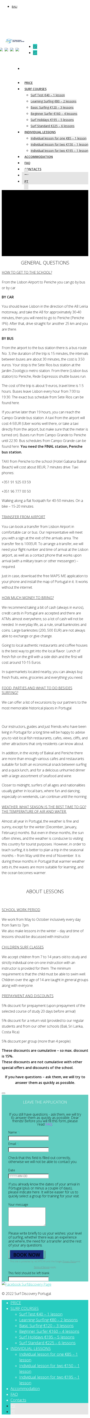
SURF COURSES (35, 89)
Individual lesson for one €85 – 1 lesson (59, 138)
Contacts (32, 169)
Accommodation (38, 157)
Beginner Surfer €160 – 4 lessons (54, 113)
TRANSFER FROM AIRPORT (23, 516)
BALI (14, 7)
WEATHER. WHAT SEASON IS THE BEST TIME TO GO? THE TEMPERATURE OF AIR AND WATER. (44, 809)
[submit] (3, 1093)
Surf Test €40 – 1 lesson (48, 95)
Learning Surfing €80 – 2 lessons (53, 101)
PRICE (15, 1302)
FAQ (14, 1394)
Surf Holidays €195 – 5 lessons (52, 120)
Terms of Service (42, 1267)
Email (13, 1144)
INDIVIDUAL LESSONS (40, 132)
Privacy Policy (69, 1261)
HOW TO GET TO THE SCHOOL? (27, 272)
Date (11, 1170)
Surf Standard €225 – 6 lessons (47, 1342)
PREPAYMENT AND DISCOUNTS (28, 995)
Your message (18, 1204)
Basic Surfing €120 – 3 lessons (52, 107)
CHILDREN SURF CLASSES (23, 947)
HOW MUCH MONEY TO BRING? (28, 597)
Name (14, 1132)
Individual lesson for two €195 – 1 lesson (59, 150)
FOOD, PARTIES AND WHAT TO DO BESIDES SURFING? (37, 690)
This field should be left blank (28, 1273)
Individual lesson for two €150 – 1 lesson (59, 144)
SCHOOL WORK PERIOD (21, 909)
